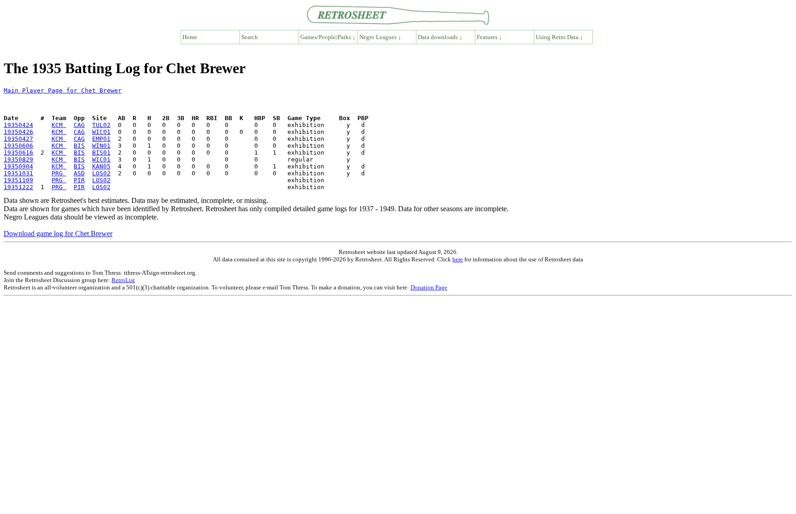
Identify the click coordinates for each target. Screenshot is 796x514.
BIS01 (101, 152)
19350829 (18, 159)
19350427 (18, 138)
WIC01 (101, 131)
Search (249, 37)
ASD (79, 173)
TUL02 (101, 124)
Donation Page (428, 287)
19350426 (18, 131)
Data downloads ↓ (440, 37)
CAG (79, 124)
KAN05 (101, 166)
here (457, 259)
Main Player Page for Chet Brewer (63, 90)
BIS (79, 145)
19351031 (18, 173)
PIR (79, 180)
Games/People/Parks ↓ (328, 37)
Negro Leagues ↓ (380, 37)
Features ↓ (489, 37)
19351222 (18, 187)
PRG (59, 173)
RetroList (123, 280)
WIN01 (101, 145)
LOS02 (101, 173)
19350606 (18, 145)
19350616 (18, 152)
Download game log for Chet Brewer (58, 233)
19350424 (18, 124)
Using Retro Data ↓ (559, 37)
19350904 (18, 166)
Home (189, 37)
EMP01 (101, 138)
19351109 (18, 180)
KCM (59, 124)
